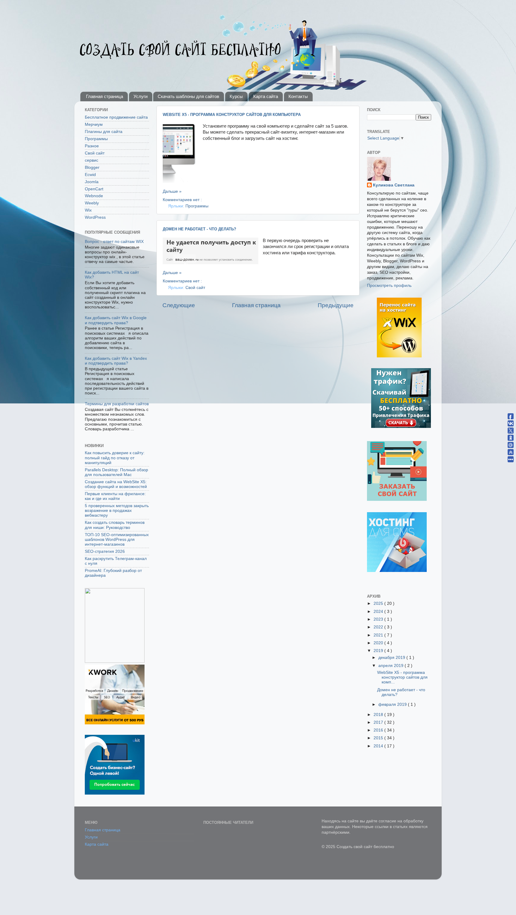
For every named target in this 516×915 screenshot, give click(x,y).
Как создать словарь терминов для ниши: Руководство (115, 525)
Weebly (92, 203)
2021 (379, 635)
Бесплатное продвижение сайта (116, 117)
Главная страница (104, 96)
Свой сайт (195, 287)
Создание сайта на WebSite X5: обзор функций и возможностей (116, 484)
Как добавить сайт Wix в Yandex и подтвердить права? (116, 360)
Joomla (92, 182)
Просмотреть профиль (389, 285)
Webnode (94, 196)
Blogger (92, 167)
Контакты (298, 96)
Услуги (140, 96)
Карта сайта (265, 96)
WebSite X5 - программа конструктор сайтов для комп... (402, 677)
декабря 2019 (392, 657)
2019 (379, 650)
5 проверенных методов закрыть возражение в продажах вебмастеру (117, 511)
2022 (379, 627)
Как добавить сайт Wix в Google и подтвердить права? (116, 320)
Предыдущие (336, 305)
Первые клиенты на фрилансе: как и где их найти (115, 496)
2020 (379, 643)
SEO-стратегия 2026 (105, 551)
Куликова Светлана (393, 185)
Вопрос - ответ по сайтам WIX (114, 241)
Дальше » (172, 191)
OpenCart (94, 189)
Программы (196, 206)
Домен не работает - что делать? (199, 229)
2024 (379, 611)
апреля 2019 (391, 665)
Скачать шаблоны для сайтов (188, 96)
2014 (379, 746)
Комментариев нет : (182, 200)
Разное (92, 146)
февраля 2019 (393, 704)
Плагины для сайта (103, 131)
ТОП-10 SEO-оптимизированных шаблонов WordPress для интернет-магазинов (117, 540)
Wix (88, 210)
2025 (379, 603)
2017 (379, 722)
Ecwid (90, 174)
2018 (379, 714)
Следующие (178, 305)
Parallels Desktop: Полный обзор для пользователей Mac (116, 472)
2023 (379, 619)
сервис (91, 160)
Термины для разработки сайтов (117, 404)
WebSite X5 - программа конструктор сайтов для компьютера (232, 114)
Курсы (236, 96)
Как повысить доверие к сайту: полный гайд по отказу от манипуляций (115, 458)
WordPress (95, 217)
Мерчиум (94, 124)
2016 (379, 730)
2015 (379, 738)
